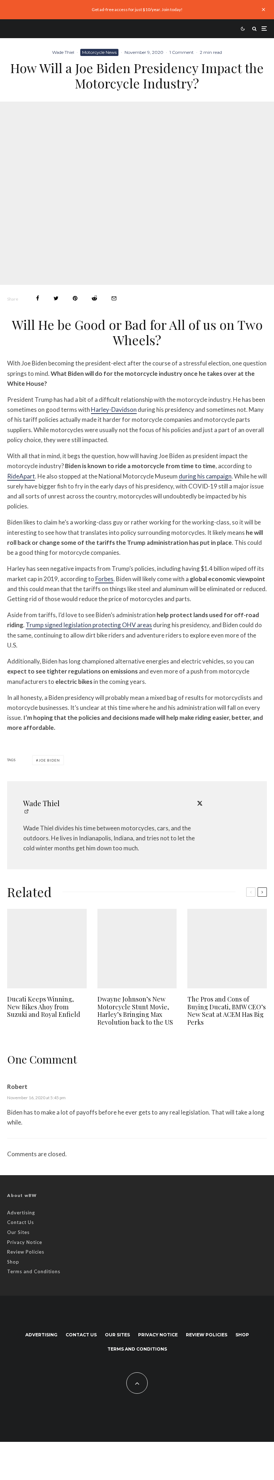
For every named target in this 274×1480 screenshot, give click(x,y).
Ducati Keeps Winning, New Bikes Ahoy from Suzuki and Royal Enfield (43, 1007)
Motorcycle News (99, 52)
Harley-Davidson (114, 409)
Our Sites (18, 1232)
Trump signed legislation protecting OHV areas (89, 625)
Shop (13, 1262)
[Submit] (94, 298)
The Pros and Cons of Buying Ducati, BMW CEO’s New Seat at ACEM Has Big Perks (226, 1010)
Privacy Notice (24, 1242)
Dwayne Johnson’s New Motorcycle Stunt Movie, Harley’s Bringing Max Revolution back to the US (135, 1010)
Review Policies (25, 1252)
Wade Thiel (63, 52)
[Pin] (75, 298)
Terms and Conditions (33, 1271)
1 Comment (181, 52)
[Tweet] (56, 298)
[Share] (37, 298)
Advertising (21, 1212)
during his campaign (205, 476)
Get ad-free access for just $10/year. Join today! (137, 9)
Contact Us (20, 1222)
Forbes (104, 579)
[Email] (114, 298)
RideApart (21, 476)
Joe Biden (49, 760)
